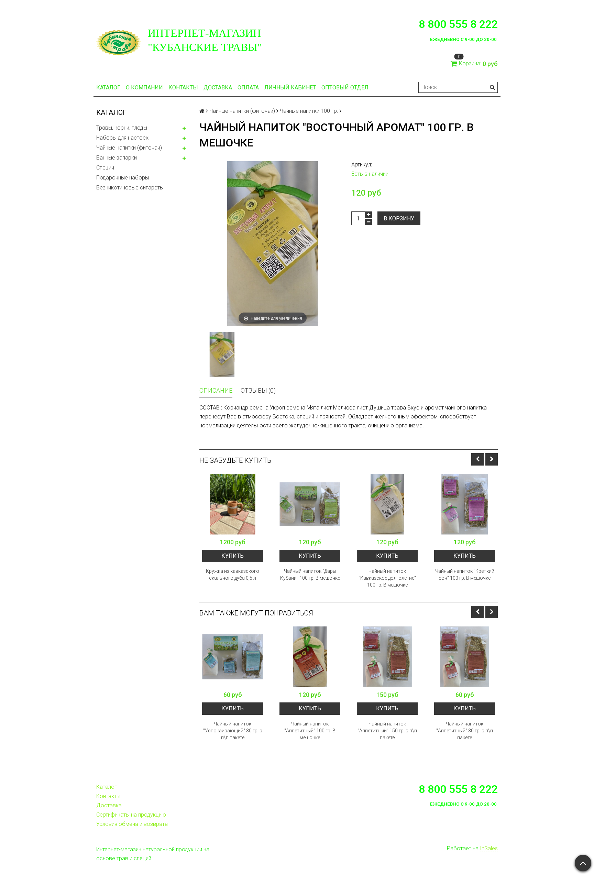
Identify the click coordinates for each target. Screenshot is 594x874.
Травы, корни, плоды (121, 127)
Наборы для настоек (122, 137)
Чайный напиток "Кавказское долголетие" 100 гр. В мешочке (387, 578)
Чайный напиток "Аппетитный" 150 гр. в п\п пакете (387, 730)
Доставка (218, 87)
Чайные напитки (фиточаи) (129, 147)
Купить (232, 556)
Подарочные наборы (122, 177)
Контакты (183, 87)
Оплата (248, 87)
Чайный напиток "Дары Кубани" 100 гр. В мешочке (310, 574)
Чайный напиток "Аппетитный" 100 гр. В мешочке (310, 730)
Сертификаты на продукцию (131, 814)
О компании (144, 87)
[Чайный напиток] (309, 504)
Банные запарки (116, 157)
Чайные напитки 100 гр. (309, 111)
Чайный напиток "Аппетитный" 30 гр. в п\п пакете (464, 730)
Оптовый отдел (344, 87)
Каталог (108, 87)
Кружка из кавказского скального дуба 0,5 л (232, 574)
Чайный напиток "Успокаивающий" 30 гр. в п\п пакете (232, 730)
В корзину (399, 218)
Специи (105, 167)
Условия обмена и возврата (132, 824)
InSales (489, 848)
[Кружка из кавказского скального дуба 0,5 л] (232, 504)
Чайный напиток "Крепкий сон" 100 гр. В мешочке (464, 574)
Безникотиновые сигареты (130, 187)
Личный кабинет (290, 87)
